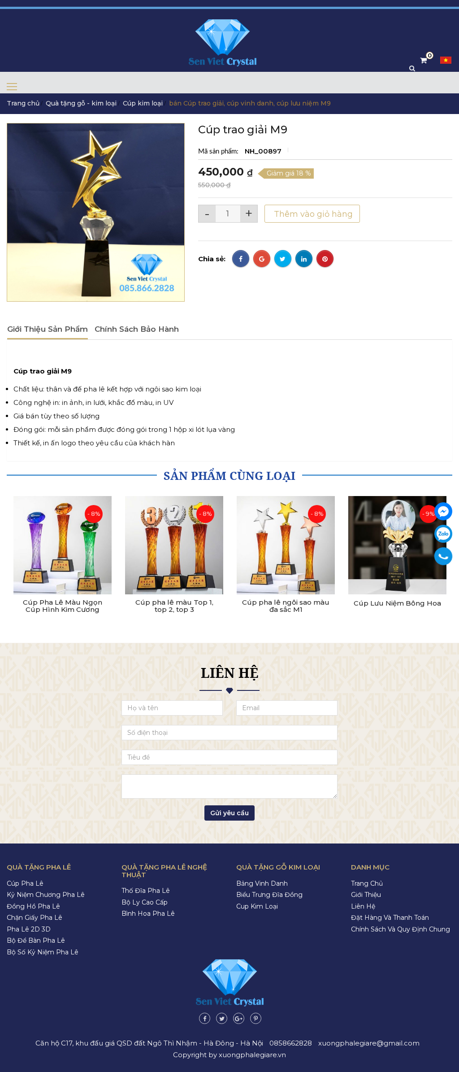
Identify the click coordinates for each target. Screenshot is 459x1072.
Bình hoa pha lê (148, 913)
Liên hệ (363, 906)
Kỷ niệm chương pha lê (46, 895)
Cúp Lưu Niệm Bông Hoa (397, 603)
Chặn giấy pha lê (34, 918)
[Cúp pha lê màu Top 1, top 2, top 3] (174, 545)
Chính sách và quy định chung (400, 929)
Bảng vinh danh (262, 883)
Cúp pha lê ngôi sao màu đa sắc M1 (285, 606)
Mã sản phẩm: (219, 151)
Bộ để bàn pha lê (36, 940)
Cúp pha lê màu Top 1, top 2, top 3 (174, 606)
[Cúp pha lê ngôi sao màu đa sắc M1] (286, 545)
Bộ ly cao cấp (144, 902)
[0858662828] (443, 556)
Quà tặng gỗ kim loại (278, 867)
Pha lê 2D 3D (29, 929)
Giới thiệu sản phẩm (47, 329)
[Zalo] (443, 534)
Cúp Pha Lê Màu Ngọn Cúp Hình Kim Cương (62, 606)
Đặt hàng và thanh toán (390, 918)
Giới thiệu (366, 895)
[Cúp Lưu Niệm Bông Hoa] (397, 545)
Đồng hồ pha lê (33, 906)
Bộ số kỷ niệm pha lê (42, 952)
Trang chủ (23, 103)
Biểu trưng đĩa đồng (269, 895)
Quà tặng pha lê (39, 867)
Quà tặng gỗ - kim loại (81, 103)
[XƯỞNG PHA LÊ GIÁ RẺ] (443, 511)
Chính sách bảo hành (137, 329)
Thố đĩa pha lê (145, 891)
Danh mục (370, 867)
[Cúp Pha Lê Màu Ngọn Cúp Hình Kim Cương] (62, 545)
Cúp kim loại (143, 103)
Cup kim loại (257, 906)
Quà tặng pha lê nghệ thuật (164, 871)
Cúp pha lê (25, 883)
